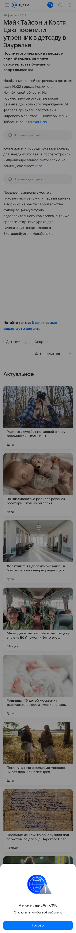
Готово (38, 925)
